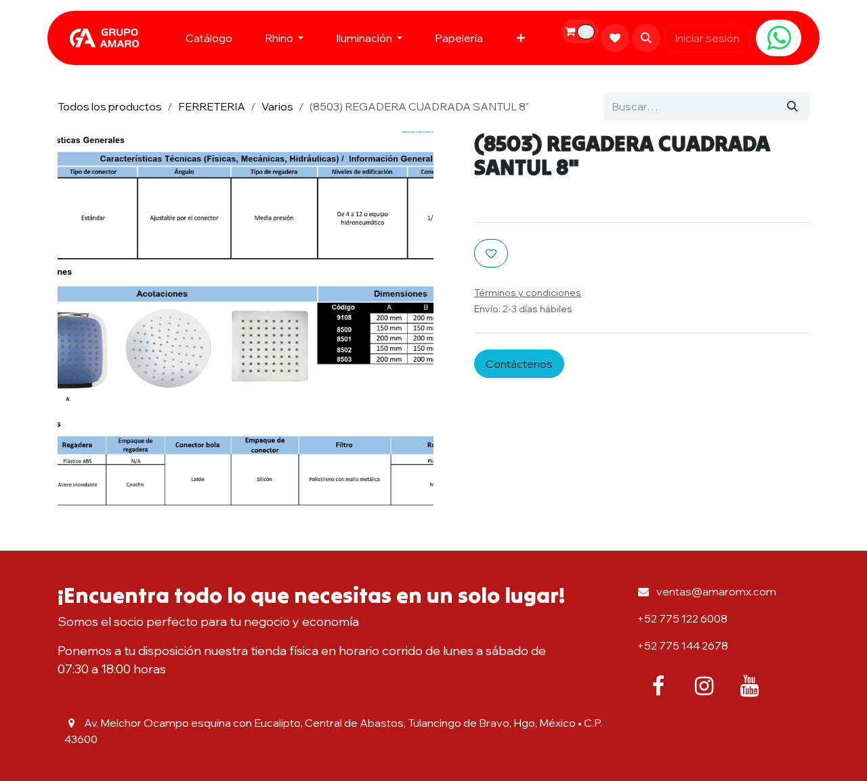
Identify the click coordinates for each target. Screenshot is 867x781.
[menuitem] (209, 37)
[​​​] (778, 38)
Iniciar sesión (707, 38)
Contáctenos (519, 364)
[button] (646, 38)
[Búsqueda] (792, 106)
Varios (277, 106)
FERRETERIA (211, 106)
